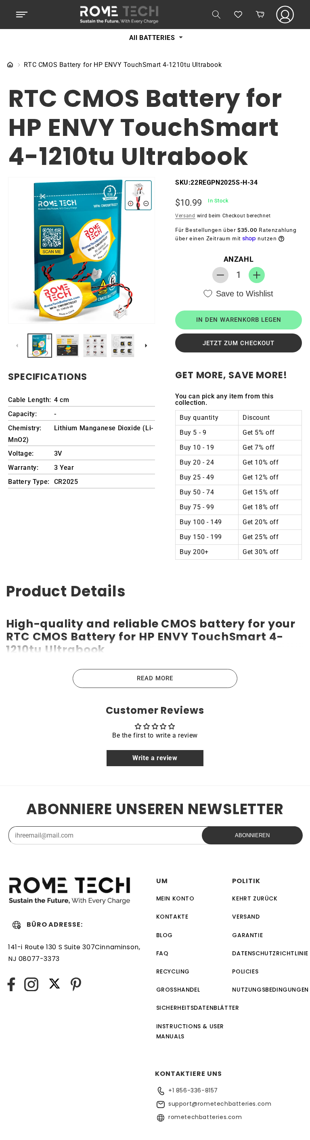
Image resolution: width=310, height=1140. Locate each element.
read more (155, 678)
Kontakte (172, 917)
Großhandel (178, 990)
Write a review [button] (154, 758)
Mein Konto (175, 898)
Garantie (247, 935)
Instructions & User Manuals (190, 1031)
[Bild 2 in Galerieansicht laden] (68, 346)
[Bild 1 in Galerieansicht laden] (40, 346)
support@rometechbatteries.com (219, 1104)
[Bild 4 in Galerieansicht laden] (123, 346)
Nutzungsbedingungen (270, 990)
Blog (164, 935)
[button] (22, 14)
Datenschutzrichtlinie (270, 953)
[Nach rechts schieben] (146, 345)
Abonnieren (252, 835)
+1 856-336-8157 (193, 1090)
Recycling (173, 971)
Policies (245, 971)
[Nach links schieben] (17, 345)
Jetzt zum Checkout (238, 343)
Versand (185, 216)
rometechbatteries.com (205, 1117)
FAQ (162, 953)
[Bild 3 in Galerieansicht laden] (95, 346)
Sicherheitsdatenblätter (197, 1008)
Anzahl (239, 259)
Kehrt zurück (254, 898)
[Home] (10, 65)
